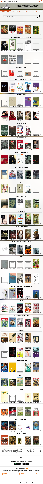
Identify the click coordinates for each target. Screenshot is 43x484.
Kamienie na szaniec (4, 452)
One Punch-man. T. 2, (31, 451)
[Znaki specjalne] (39, 18)
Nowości (5, 1)
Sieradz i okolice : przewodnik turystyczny (7, 451)
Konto (17, 1)
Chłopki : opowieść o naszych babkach (20, 452)
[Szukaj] (39, 16)
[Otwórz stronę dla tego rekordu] (4, 30)
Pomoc (13, 1)
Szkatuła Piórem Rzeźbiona (37, 11)
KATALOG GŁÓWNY (5, 11)
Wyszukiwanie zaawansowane (7, 17)
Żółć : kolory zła (30, 452)
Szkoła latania (17, 450)
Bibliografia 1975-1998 (16, 11)
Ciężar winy (29, 450)
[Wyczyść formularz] (37, 18)
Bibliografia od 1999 (27, 11)
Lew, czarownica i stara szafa (18, 451)
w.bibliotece (25, 470)
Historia (9, 1)
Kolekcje (13, 17)
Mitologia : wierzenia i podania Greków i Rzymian (8, 450)
